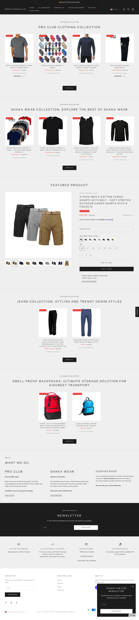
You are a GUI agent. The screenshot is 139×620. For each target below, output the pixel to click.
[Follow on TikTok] (16, 603)
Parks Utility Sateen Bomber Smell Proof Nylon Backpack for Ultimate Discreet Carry (53, 426)
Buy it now (106, 269)
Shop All (60, 583)
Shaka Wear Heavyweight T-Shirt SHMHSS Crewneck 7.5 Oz (53, 149)
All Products (44, 7)
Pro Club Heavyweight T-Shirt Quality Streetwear (19, 66)
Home (32, 7)
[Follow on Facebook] (6, 603)
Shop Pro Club (9, 495)
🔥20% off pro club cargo (69, 2)
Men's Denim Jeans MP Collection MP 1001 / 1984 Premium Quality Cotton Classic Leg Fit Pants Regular (52, 343)
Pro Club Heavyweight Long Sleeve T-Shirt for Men (86, 66)
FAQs (59, 587)
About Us (99, 576)
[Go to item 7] (47, 263)
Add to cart (106, 263)
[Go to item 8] (54, 263)
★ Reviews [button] (137, 311)
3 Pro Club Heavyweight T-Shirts (52, 66)
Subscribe (116, 611)
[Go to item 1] (8, 263)
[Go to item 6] (41, 263)
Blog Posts (34, 10)
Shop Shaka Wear (56, 495)
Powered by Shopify (68, 612)
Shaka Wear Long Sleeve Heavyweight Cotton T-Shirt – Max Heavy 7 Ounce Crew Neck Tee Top (120, 151)
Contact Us (59, 7)
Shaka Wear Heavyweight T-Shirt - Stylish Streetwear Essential (19, 150)
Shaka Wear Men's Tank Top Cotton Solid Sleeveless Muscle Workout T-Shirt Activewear (86, 151)
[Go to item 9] (60, 263)
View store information (89, 281)
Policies (91, 7)
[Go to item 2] (15, 263)
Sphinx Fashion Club (88, 193)
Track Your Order (76, 7)
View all (70, 88)
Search (59, 580)
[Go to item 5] (34, 263)
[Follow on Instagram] (11, 603)
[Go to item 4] (28, 263)
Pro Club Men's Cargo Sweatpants (119, 66)
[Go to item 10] (67, 263)
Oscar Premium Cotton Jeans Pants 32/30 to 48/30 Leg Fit (86, 341)
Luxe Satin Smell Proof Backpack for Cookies (86, 424)
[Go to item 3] (21, 263)
